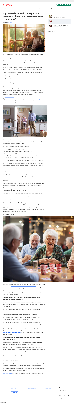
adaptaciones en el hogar (10, 86)
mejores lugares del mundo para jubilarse (12, 332)
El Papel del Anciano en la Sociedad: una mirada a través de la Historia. (60, 21)
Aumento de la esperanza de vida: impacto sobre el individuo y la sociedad (61, 16)
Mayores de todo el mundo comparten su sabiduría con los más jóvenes (60, 26)
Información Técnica (29, 386)
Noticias (28, 8)
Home (6, 8)
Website (67, 8)
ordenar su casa (27, 88)
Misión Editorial (48, 388)
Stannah (10, 22)
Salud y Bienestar (41, 8)
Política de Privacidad (32, 388)
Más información (45, 386)
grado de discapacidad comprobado (23, 357)
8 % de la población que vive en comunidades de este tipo (23, 286)
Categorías (11, 386)
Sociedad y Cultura (55, 8)
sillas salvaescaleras (9, 97)
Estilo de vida (17, 8)
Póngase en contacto (7, 373)
